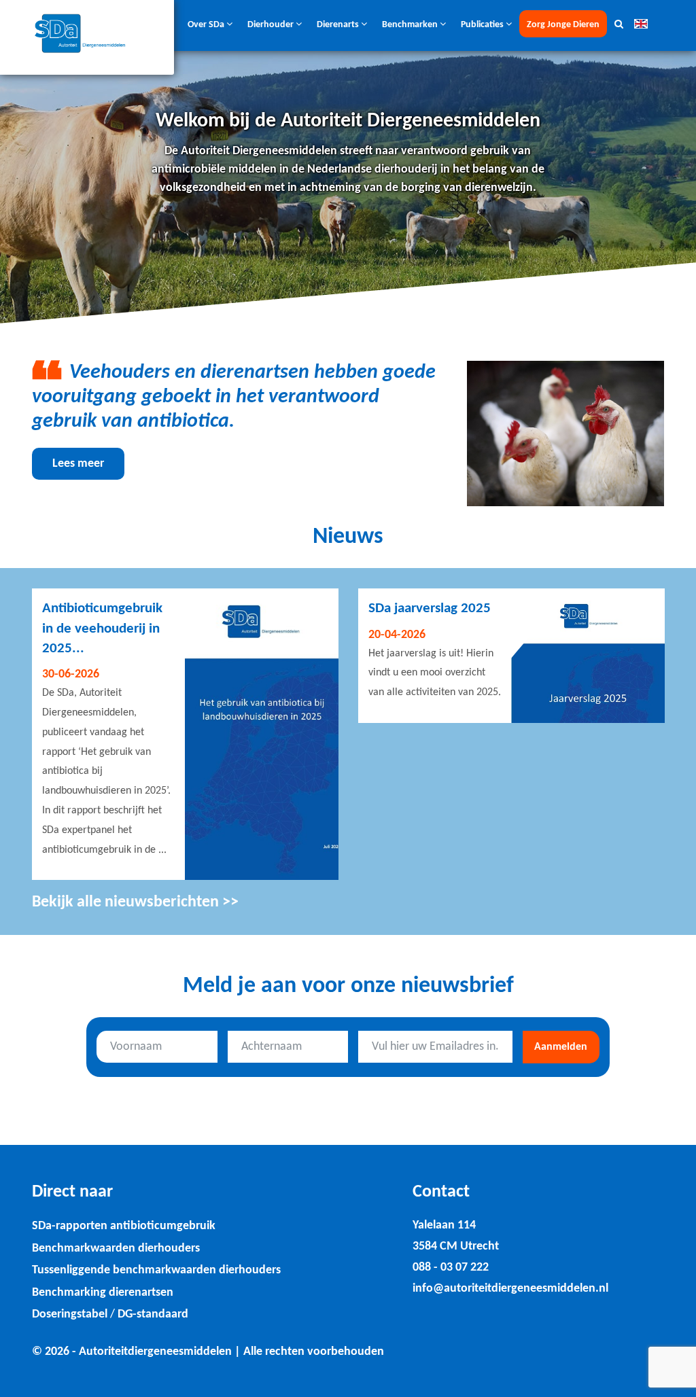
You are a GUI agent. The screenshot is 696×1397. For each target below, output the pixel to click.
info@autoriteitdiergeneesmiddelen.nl (510, 1288)
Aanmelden (560, 1047)
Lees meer (78, 463)
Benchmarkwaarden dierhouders (116, 1248)
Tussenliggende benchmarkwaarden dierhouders (156, 1270)
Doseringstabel (69, 1314)
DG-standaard (153, 1314)
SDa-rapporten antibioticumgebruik (123, 1226)
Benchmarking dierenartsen (102, 1292)
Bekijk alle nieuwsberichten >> (135, 902)
